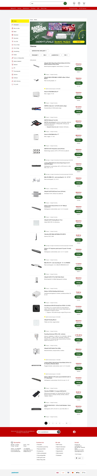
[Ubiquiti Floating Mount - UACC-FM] (37, 323)
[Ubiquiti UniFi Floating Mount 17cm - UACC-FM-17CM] (37, 223)
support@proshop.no (28, 450)
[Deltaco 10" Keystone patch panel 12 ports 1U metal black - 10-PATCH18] (37, 251)
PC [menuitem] (14, 68)
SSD (38, 8)
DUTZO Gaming (82, 8)
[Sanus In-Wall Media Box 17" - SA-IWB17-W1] (37, 137)
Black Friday (44, 8)
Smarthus (33, 8)
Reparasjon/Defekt (41, 449)
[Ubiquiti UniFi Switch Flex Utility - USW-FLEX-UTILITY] (37, 351)
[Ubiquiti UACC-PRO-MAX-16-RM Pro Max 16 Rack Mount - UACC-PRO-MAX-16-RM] (37, 80)
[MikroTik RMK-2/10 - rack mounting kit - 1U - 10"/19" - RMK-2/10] (37, 180)
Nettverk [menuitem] (15, 64)
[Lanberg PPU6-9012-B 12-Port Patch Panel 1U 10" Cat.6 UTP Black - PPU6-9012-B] (37, 166)
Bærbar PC (13, 8)
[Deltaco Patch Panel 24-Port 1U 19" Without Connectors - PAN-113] (37, 208)
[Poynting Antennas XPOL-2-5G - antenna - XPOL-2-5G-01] (37, 337)
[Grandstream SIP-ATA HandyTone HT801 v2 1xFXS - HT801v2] (37, 308)
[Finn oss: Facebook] (74, 432)
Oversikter (39, 444)
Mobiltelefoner (26, 8)
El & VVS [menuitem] (16, 41)
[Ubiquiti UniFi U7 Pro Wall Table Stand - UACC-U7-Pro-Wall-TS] (37, 280)
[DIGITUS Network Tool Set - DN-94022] (37, 123)
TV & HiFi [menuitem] (16, 84)
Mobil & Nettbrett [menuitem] (17, 61)
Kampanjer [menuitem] (16, 24)
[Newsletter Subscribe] (58, 431)
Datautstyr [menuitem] (16, 35)
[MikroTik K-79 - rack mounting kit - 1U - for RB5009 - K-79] (37, 265)
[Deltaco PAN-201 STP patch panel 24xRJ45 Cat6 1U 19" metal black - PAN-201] (37, 380)
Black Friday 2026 (41, 459)
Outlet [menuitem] (15, 21)
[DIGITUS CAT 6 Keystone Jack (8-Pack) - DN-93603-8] (37, 151)
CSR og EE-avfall (41, 457)
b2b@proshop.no (27, 451)
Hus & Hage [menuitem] (16, 48)
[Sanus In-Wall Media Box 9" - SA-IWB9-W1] (37, 94)
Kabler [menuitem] (15, 54)
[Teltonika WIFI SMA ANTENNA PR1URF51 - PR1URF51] (37, 237)
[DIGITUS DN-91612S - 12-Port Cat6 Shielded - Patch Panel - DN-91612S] (37, 408)
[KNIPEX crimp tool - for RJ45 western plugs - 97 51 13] (37, 109)
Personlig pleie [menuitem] (17, 71)
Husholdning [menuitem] (16, 51)
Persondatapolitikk (41, 455)
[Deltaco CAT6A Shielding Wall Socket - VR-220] (37, 294)
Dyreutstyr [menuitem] (16, 38)
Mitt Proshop (59, 444)
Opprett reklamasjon (61, 446)
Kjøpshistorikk (60, 451)
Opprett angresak (60, 449)
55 (66, 423)
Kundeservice (40, 451)
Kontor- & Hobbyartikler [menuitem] (19, 58)
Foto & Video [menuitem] (17, 44)
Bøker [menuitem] (15, 31)
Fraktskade (59, 455)
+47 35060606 (26, 448)
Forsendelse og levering (42, 446)
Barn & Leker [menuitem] (17, 28)
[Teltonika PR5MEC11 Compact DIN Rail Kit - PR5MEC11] (37, 394)
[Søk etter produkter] (65, 3)
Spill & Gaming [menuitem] (17, 81)
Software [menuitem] (16, 77)
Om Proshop (78, 454)
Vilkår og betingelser (41, 453)
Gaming (19, 8)
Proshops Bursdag (73, 8)
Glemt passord (60, 453)
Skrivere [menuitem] (15, 74)
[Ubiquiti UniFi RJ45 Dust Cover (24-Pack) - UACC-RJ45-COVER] (37, 194)
